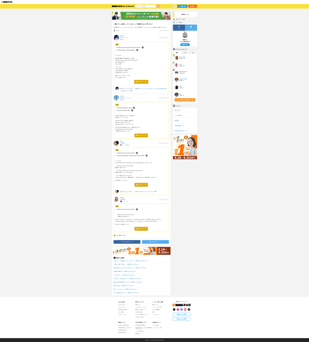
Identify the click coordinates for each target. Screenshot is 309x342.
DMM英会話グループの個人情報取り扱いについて (143, 328)
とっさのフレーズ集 (157, 327)
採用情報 (137, 333)
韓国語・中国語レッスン (141, 309)
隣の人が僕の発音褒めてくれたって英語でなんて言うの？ (128, 282)
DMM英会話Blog (122, 332)
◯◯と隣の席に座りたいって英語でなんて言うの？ (126, 292)
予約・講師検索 (156, 309)
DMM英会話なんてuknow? (124, 327)
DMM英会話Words (122, 330)
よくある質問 (178, 115)
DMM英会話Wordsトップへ (182, 131)
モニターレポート (122, 314)
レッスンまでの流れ (157, 307)
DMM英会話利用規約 (140, 325)
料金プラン (138, 304)
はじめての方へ (122, 304)
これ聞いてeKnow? (139, 317)
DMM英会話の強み (122, 309)
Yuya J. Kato (182, 57)
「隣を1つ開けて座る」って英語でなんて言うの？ (126, 264)
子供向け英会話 (139, 312)
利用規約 (177, 120)
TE (179, 93)
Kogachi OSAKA (183, 79)
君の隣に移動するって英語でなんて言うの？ (125, 271)
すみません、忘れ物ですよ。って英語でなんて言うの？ (128, 278)
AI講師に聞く (183, 6)
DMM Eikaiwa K (183, 71)
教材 (153, 312)
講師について (155, 304)
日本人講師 (121, 312)
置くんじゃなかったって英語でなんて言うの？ (125, 289)
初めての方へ (178, 110)
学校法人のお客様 (181, 319)
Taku (180, 86)
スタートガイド (122, 307)
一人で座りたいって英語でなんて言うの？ (124, 275)
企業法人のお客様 (181, 314)
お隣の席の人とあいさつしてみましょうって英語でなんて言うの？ (130, 268)
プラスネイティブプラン (141, 307)
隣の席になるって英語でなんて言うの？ (124, 285)
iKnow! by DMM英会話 (123, 325)
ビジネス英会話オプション (141, 314)
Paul (180, 64)
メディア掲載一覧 (139, 331)
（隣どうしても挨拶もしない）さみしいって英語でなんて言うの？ (130, 260)
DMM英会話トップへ (180, 125)
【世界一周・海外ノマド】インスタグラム (144, 191)
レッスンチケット (156, 314)
